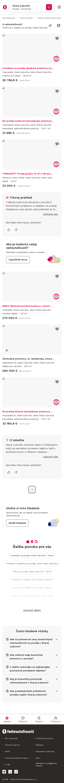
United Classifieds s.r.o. (26, 779)
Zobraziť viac (50, 214)
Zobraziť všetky (32, 610)
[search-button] (49, 7)
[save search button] (59, 26)
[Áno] (9, 230)
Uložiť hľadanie (17, 523)
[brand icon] (4, 7)
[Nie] (16, 230)
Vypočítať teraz (18, 259)
